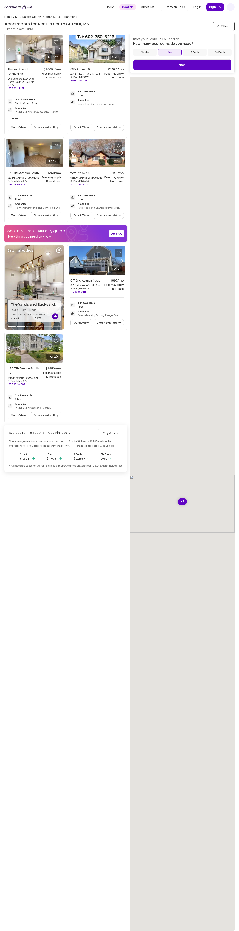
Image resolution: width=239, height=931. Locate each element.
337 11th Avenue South (23, 173)
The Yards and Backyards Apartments (18, 74)
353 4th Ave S (80, 69)
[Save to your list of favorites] (56, 42)
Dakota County (32, 16)
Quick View (18, 127)
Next (182, 65)
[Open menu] (231, 7)
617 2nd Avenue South (85, 280)
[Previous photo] (9, 49)
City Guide (110, 433)
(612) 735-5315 (78, 80)
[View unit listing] (55, 316)
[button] (182, 501)
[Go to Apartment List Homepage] (18, 7)
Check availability (46, 127)
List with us (176, 8)
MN (17, 16)
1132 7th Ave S (80, 173)
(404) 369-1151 (78, 291)
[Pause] (59, 250)
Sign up (215, 7)
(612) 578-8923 (16, 184)
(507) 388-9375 (79, 184)
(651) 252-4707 (16, 384)
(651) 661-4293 (16, 88)
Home (8, 16)
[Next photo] (60, 49)
